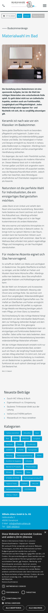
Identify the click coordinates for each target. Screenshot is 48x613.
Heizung (9, 455)
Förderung (31, 444)
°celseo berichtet (12, 433)
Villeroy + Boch (12, 495)
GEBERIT (9, 450)
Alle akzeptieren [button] (13, 608)
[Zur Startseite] (24, 5)
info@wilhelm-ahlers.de (19, 523)
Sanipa (19, 472)
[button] (44, 5)
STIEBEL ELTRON (12, 478)
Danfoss (9, 444)
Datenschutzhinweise (10, 582)
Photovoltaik (31, 467)
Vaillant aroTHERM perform (19, 414)
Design (27, 16)
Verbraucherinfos (13, 489)
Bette (16, 438)
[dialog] (24, 571)
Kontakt (32, 543)
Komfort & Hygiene (13, 461)
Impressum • (24, 543)
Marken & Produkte (13, 467)
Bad (19, 16)
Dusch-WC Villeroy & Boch (18, 398)
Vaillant (24, 484)
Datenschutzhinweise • (10, 543)
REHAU (9, 472)
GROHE (21, 450)
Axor (37, 433)
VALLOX (35, 484)
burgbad (36, 438)
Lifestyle (28, 461)
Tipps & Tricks (38, 16)
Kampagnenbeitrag (24, 455)
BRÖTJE (26, 438)
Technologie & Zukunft (32, 478)
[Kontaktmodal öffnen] (3, 5)
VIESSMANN (29, 489)
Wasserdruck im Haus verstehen (21, 418)
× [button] (45, 532)
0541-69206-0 (13, 526)
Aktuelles (27, 433)
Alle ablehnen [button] (35, 608)
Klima (39, 455)
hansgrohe (32, 450)
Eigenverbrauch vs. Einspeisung (21, 402)
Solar (28, 472)
